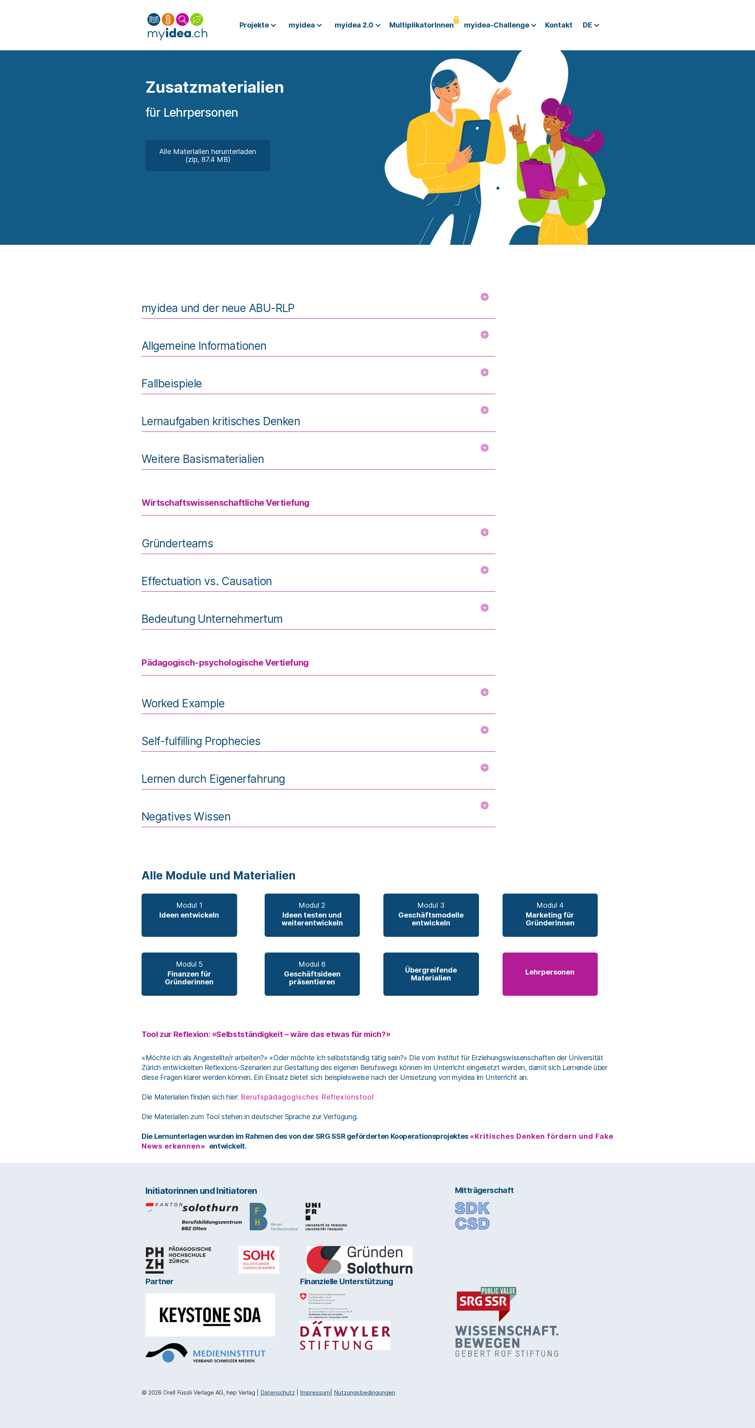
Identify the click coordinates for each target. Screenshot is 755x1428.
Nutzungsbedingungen (364, 1392)
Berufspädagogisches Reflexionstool (307, 1097)
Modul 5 (189, 973)
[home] (178, 25)
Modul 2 (312, 914)
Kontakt (559, 25)
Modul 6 (312, 973)
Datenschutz (277, 1392)
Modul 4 (550, 914)
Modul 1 (189, 910)
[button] (260, 25)
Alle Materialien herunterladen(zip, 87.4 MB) (207, 155)
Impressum (315, 1392)
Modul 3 (431, 914)
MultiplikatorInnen (421, 25)
